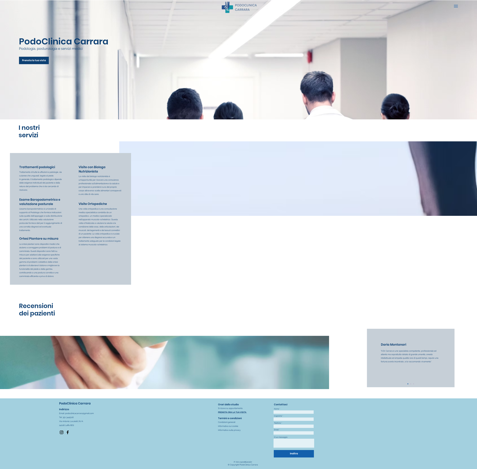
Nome (276, 409)
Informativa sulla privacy (229, 430)
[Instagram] (61, 432)
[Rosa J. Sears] (413, 383)
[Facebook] (67, 432)
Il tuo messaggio (280, 437)
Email (276, 430)
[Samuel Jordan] (407, 383)
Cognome (278, 416)
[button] (456, 6)
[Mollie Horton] (410, 383)
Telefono (277, 423)
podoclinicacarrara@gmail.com (79, 413)
